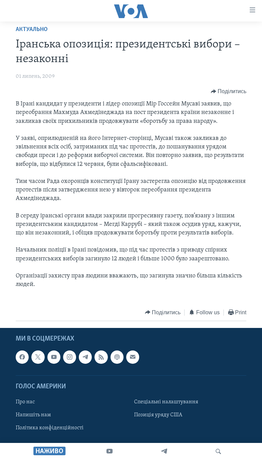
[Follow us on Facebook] (22, 356)
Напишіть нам (33, 415)
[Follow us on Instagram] (69, 356)
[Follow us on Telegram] (85, 356)
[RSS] (100, 356)
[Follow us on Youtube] (53, 356)
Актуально (32, 30)
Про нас (25, 402)
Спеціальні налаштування (166, 402)
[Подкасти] (117, 356)
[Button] (229, 91)
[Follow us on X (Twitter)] (37, 356)
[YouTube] (109, 451)
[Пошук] (218, 451)
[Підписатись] (132, 356)
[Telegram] (164, 451)
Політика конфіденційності (50, 428)
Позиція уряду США (158, 415)
